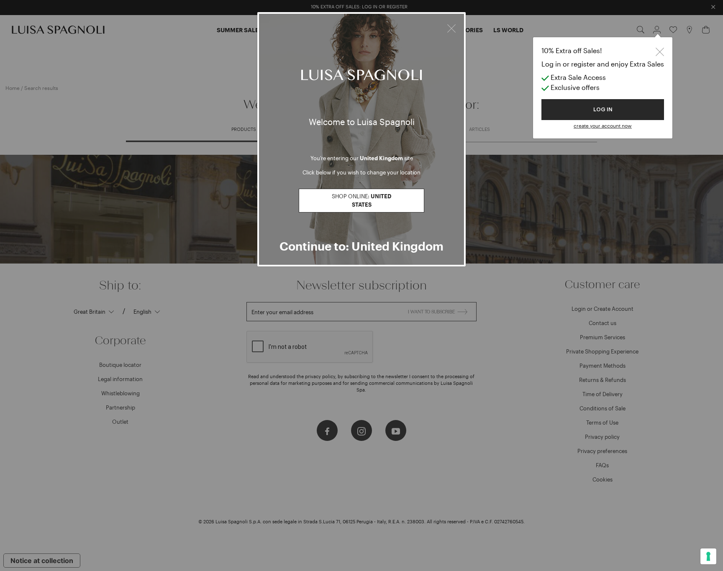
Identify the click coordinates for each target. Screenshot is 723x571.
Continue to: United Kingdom (361, 246)
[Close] (451, 27)
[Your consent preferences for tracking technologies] (708, 556)
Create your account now (603, 125)
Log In (603, 109)
